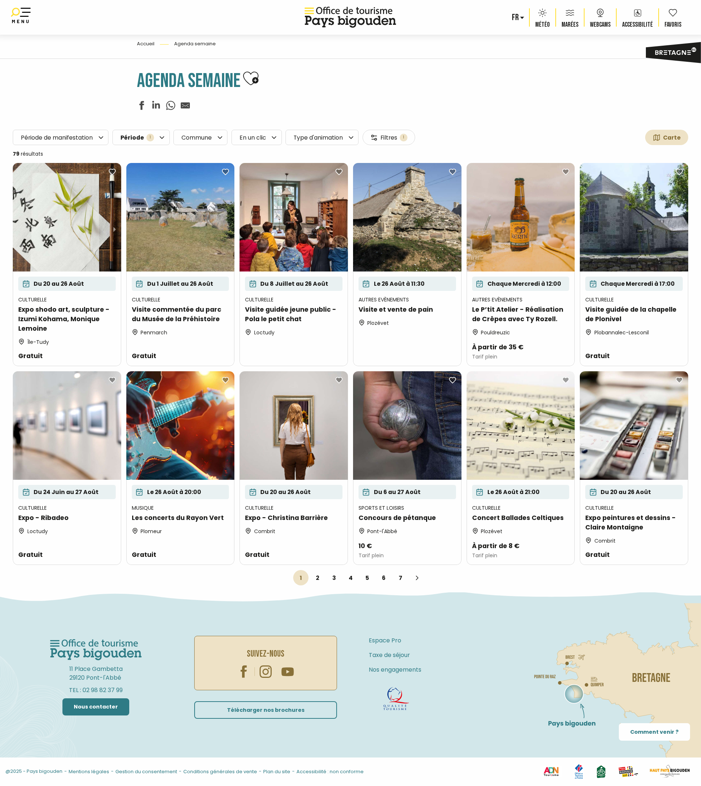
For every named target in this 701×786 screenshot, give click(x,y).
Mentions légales (89, 771)
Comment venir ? (654, 732)
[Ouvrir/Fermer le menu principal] (21, 17)
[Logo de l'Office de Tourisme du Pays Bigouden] (96, 650)
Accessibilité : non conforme (330, 771)
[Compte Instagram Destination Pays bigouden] (265, 671)
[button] (516, 17)
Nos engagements (395, 669)
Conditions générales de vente (220, 771)
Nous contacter (96, 706)
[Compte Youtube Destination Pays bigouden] (287, 671)
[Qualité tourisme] (396, 698)
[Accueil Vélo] (601, 771)
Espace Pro (385, 640)
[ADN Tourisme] (551, 771)
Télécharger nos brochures (265, 710)
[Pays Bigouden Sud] (628, 771)
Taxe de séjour (389, 655)
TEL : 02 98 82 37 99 (96, 690)
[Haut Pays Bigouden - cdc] (670, 771)
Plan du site (276, 771)
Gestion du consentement (146, 771)
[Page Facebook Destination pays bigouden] (244, 671)
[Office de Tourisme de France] (579, 771)
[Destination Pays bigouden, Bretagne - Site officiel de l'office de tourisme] (350, 17)
